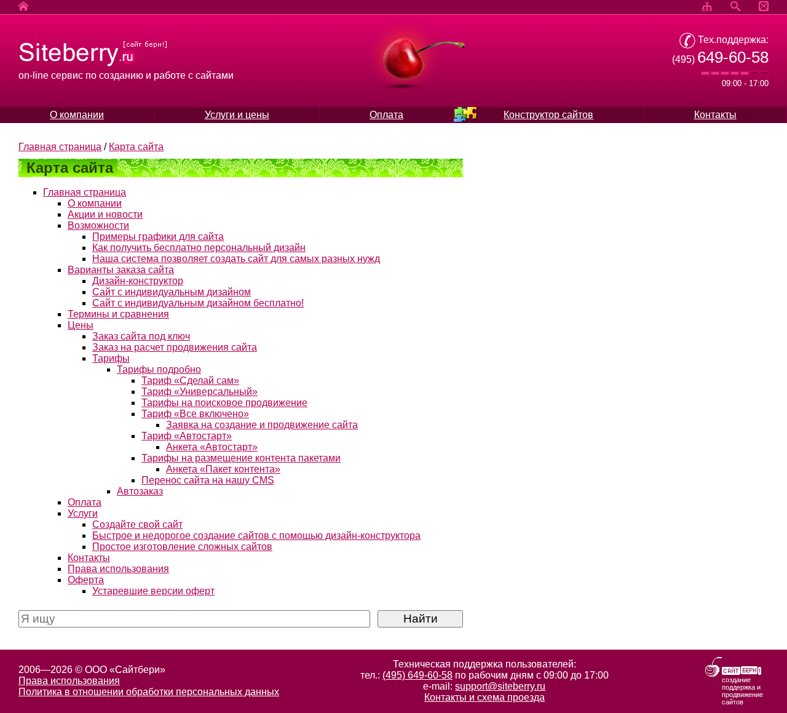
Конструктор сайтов (548, 115)
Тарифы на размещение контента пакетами (241, 458)
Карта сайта (136, 146)
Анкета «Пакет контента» (223, 469)
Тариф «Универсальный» (199, 391)
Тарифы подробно (159, 369)
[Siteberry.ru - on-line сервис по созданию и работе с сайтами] (93, 64)
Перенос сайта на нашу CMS (207, 480)
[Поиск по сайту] (735, 7)
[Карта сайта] (707, 7)
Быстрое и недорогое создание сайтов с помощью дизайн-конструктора (256, 535)
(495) (720, 59)
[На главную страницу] (23, 7)
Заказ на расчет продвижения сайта (174, 347)
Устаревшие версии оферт (153, 591)
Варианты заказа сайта (121, 270)
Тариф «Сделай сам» (190, 380)
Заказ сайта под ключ (141, 336)
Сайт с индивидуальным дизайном (171, 292)
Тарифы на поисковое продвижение (224, 402)
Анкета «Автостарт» (212, 447)
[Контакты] (764, 7)
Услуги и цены (237, 115)
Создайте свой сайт (137, 524)
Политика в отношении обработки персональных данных (148, 692)
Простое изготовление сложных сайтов (182, 546)
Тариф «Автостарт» (186, 436)
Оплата (386, 115)
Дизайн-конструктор (137, 281)
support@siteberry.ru (500, 686)
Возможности (98, 225)
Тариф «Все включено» (195, 413)
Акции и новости (105, 214)
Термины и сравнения (118, 314)
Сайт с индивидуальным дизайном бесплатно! (198, 303)
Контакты (715, 115)
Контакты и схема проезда (484, 697)
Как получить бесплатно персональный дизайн (199, 247)
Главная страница (59, 146)
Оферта (86, 580)
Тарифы (111, 358)
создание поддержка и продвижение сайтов (742, 691)
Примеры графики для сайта (158, 236)
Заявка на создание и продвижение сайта (262, 425)
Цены (80, 325)
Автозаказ (140, 491)
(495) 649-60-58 (417, 675)
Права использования (118, 569)
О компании (77, 115)
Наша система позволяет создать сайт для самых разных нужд (236, 258)
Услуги (83, 513)
